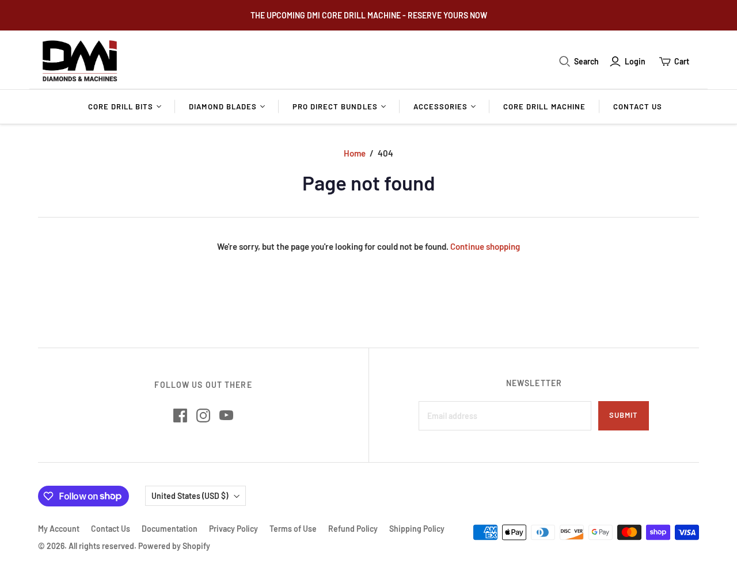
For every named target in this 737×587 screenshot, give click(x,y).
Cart (681, 61)
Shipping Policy (417, 528)
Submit (623, 415)
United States (189, 496)
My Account (58, 528)
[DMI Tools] (80, 61)
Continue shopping (485, 246)
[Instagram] (203, 415)
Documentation (169, 528)
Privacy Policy (233, 528)
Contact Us (637, 106)
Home (355, 153)
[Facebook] (180, 415)
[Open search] (565, 61)
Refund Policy (353, 528)
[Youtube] (226, 415)
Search (586, 61)
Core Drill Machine (544, 106)
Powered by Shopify (174, 546)
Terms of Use (293, 528)
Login (635, 61)
